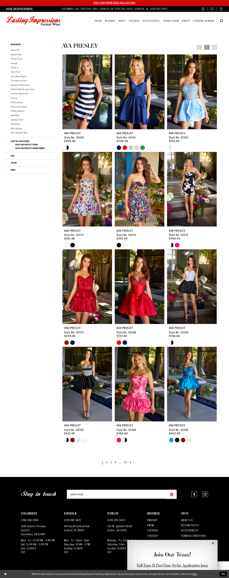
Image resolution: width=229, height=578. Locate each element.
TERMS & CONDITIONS (193, 535)
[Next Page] (131, 462)
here (195, 574)
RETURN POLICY (190, 525)
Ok (223, 574)
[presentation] (87, 91)
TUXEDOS (152, 535)
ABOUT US (187, 520)
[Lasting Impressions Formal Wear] (33, 21)
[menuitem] (19, 9)
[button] (203, 9)
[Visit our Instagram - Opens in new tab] (205, 494)
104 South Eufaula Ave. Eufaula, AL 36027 (77, 528)
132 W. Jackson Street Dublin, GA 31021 (119, 528)
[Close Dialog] (5, 574)
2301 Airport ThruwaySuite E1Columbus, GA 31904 (33, 530)
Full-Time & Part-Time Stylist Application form (172, 565)
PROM (150, 525)
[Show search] (221, 21)
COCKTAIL (152, 530)
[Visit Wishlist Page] (212, 9)
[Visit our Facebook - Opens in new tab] (194, 494)
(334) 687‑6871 (159, 8)
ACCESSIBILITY (189, 530)
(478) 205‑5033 (123, 8)
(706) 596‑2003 (89, 8)
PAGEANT (152, 520)
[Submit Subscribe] (171, 494)
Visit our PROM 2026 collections (114, 2)
